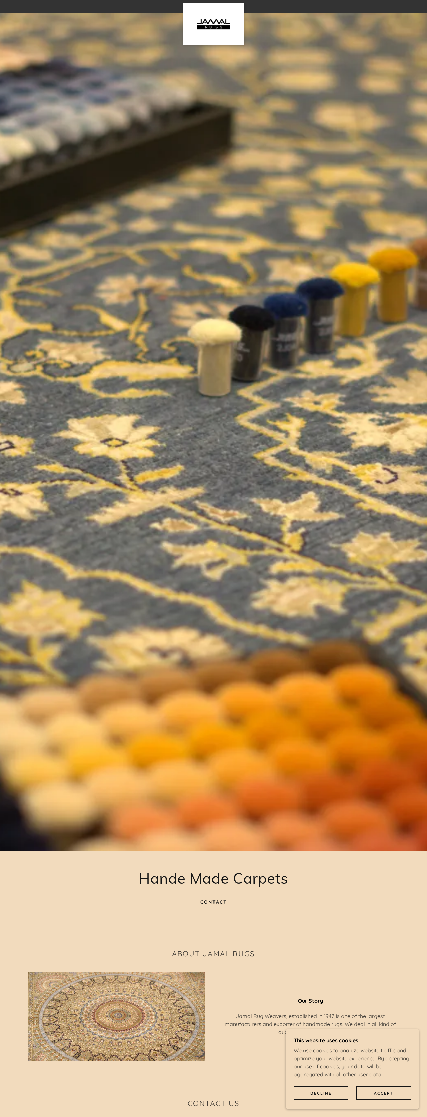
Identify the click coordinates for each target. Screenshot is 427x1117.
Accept (383, 1093)
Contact (213, 902)
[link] (213, 5)
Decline (321, 1093)
